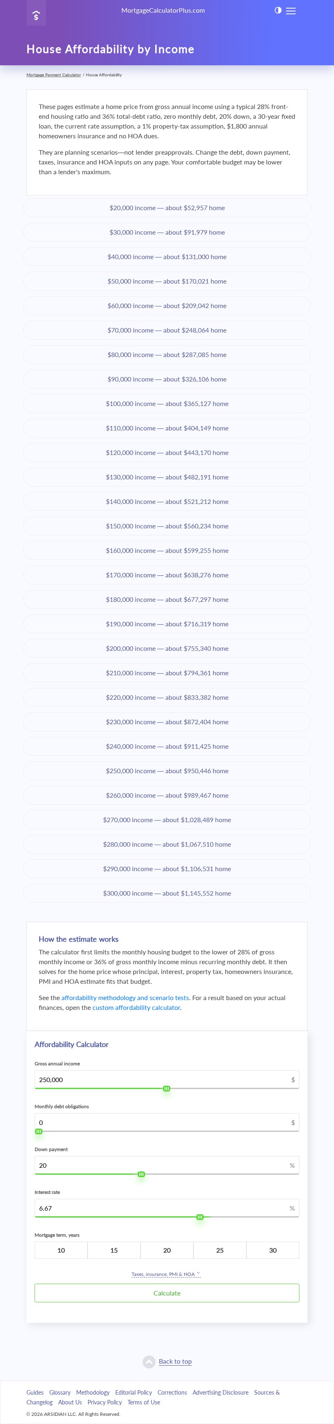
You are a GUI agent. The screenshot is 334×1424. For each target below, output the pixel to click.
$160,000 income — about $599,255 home (167, 550)
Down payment (51, 1149)
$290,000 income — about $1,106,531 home (167, 868)
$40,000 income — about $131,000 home (167, 256)
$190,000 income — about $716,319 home (167, 624)
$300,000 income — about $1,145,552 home (167, 893)
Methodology (93, 1392)
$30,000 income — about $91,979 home (167, 232)
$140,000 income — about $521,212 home (167, 501)
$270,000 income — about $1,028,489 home (167, 819)
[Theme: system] (278, 10)
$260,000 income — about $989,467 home (167, 795)
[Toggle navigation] (291, 10)
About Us (70, 1402)
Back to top (175, 1361)
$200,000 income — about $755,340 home (167, 648)
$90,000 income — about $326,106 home (167, 379)
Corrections (172, 1392)
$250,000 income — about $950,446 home (167, 770)
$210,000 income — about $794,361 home (167, 673)
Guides (35, 1392)
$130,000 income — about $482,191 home (167, 477)
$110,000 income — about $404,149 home (167, 428)
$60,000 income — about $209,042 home (167, 305)
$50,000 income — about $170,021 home (167, 281)
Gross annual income (57, 1063)
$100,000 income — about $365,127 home (167, 403)
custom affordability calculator (136, 1007)
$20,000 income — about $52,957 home (167, 207)
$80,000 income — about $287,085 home (167, 354)
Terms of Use (143, 1402)
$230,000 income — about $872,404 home (167, 721)
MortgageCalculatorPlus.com (163, 10)
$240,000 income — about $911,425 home (167, 746)
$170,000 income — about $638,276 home (167, 575)
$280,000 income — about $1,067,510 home (167, 844)
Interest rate (47, 1192)
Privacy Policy (105, 1402)
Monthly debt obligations (62, 1106)
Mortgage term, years (57, 1235)
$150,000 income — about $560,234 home (167, 526)
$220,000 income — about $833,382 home (167, 697)
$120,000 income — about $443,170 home (167, 452)
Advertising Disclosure (220, 1392)
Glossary (59, 1392)
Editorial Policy (133, 1392)
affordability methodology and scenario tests (125, 997)
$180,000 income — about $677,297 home (167, 599)
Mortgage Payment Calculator (53, 74)
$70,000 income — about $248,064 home (167, 330)
